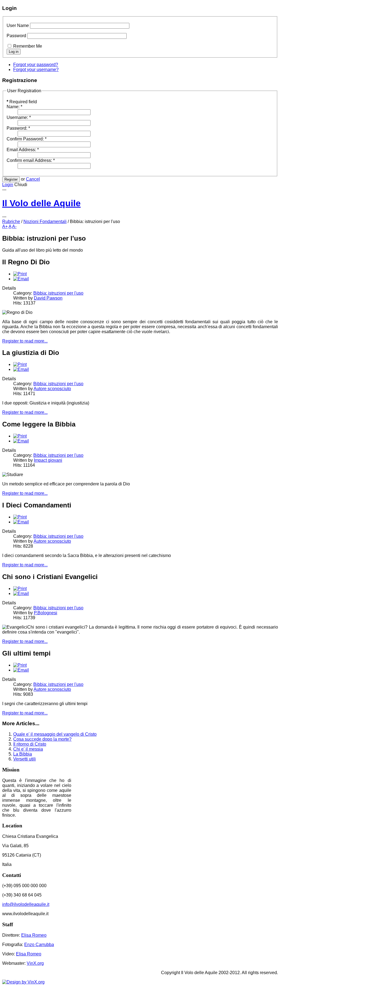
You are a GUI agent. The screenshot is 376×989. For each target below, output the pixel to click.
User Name (18, 25)
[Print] (20, 273)
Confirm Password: (27, 139)
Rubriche (11, 221)
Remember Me (27, 46)
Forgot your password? (35, 64)
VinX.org (35, 963)
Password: (18, 128)
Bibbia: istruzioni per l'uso (58, 293)
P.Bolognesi (45, 612)
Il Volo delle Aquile (41, 203)
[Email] (21, 278)
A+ (5, 226)
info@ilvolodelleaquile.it (25, 904)
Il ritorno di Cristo (29, 744)
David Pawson (48, 298)
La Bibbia (22, 754)
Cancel (33, 179)
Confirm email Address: (31, 160)
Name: (14, 106)
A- (14, 226)
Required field (22, 101)
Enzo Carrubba (39, 944)
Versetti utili (24, 759)
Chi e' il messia (28, 749)
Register (11, 179)
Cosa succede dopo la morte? (42, 739)
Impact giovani (48, 460)
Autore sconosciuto (52, 388)
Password (16, 35)
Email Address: (23, 149)
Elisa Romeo (34, 935)
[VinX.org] (140, 982)
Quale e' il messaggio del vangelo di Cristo (55, 734)
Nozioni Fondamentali (45, 221)
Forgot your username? (36, 69)
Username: (19, 117)
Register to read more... (25, 341)
